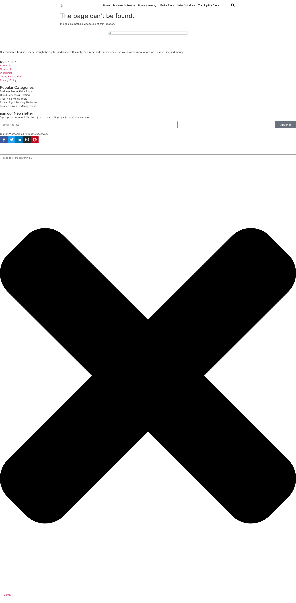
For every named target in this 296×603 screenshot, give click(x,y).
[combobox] (148, 157)
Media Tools (167, 5)
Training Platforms (209, 5)
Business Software (124, 5)
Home (106, 5)
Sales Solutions (186, 5)
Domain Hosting (147, 5)
